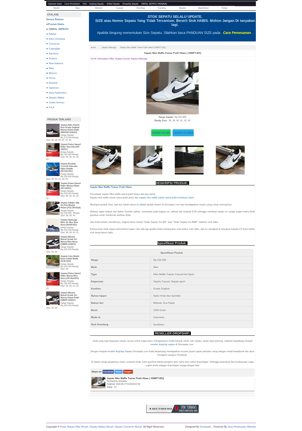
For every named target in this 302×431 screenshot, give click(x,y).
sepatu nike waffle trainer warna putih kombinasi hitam (166, 197)
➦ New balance (54, 63)
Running (140, 8)
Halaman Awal (55, 3)
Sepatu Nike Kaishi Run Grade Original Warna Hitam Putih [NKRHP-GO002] (69, 129)
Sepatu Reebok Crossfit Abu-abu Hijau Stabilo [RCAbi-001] (68, 167)
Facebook (108, 372)
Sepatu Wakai (56, 97)
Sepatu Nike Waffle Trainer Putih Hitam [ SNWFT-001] (172, 53)
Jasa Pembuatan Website (242, 426)
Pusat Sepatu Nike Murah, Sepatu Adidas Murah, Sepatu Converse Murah (101, 426)
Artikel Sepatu (113, 3)
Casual (119, 8)
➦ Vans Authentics (56, 92)
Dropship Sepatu (131, 3)
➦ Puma (50, 78)
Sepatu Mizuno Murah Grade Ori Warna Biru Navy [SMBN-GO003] (68, 240)
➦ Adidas (51, 34)
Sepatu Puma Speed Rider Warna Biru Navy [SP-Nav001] (70, 275)
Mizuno (53, 73)
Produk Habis (56, 24)
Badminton (203, 8)
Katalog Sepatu (96, 3)
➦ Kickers (51, 58)
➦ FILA (50, 107)
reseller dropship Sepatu (119, 351)
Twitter (118, 372)
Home (93, 47)
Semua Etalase (55, 19)
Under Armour (56, 102)
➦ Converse (53, 43)
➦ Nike (50, 68)
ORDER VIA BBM (183, 132)
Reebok (53, 82)
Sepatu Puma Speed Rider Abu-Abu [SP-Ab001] (70, 146)
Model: (56, 8)
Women (98, 8)
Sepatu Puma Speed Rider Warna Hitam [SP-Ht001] (70, 185)
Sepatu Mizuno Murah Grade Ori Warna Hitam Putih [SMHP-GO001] (69, 296)
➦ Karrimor (52, 53)
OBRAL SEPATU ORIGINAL (154, 3)
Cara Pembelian (72, 3)
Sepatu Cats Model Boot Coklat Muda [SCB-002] (69, 258)
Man (78, 8)
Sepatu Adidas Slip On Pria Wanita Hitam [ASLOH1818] (70, 205)
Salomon (54, 87)
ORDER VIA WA (161, 132)
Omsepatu (205, 426)
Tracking (161, 8)
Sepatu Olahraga (109, 47)
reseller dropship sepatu (163, 344)
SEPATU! (63, 29)
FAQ (85, 3)
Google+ (128, 372)
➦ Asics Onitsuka (55, 38)
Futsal (224, 8)
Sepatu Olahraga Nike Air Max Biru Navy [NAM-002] (69, 222)
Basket (182, 8)
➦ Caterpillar (53, 48)
